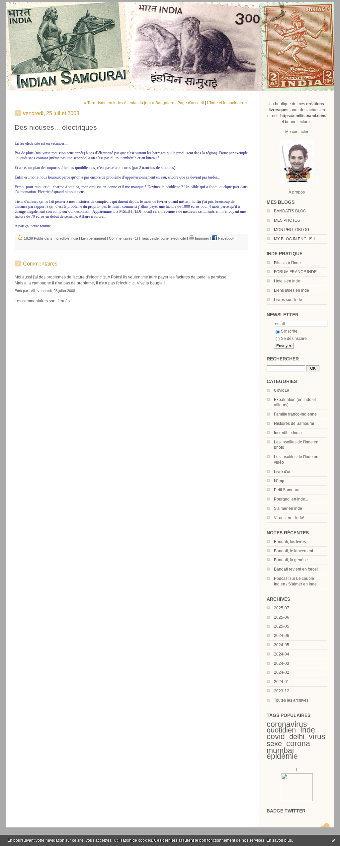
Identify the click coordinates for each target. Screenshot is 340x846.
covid (276, 736)
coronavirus (287, 724)
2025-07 (281, 608)
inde (155, 238)
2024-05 (281, 645)
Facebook (225, 238)
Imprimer (201, 238)
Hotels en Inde (287, 281)
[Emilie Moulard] (296, 800)
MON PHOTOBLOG (291, 229)
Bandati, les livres (290, 541)
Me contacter (296, 131)
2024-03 (281, 663)
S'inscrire (289, 331)
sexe (274, 743)
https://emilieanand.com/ (303, 116)
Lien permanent (93, 238)
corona (298, 743)
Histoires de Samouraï (294, 423)
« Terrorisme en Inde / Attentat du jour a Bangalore (129, 103)
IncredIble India (288, 432)
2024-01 (281, 681)
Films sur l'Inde (287, 263)
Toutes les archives (291, 700)
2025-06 (281, 617)
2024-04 (281, 654)
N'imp (279, 481)
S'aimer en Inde (288, 508)
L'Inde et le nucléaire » (227, 103)
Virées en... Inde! (289, 517)
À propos (297, 192)
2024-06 (281, 635)
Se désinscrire (294, 338)
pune (165, 238)
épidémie (282, 756)
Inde (307, 730)
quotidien (281, 730)
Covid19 (281, 390)
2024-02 (281, 672)
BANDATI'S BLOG (290, 211)
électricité (178, 238)
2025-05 (281, 626)
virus (317, 736)
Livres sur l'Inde (288, 299)
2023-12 (281, 691)
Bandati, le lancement (293, 551)
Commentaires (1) (123, 238)
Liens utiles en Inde (291, 290)
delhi (296, 736)
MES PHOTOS (287, 220)
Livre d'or (282, 471)
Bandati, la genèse (291, 560)
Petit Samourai (287, 490)
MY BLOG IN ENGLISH (294, 239)
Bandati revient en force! (296, 569)
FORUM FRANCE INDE (295, 271)
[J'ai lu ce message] (333, 840)
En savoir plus (279, 840)
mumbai (280, 750)
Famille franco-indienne (295, 414)
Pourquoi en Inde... (291, 499)
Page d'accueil (190, 103)
